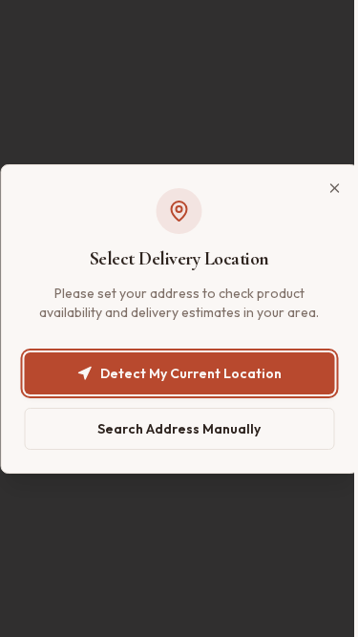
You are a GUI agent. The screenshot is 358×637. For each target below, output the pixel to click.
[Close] (334, 188)
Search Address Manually (179, 428)
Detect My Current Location (191, 373)
